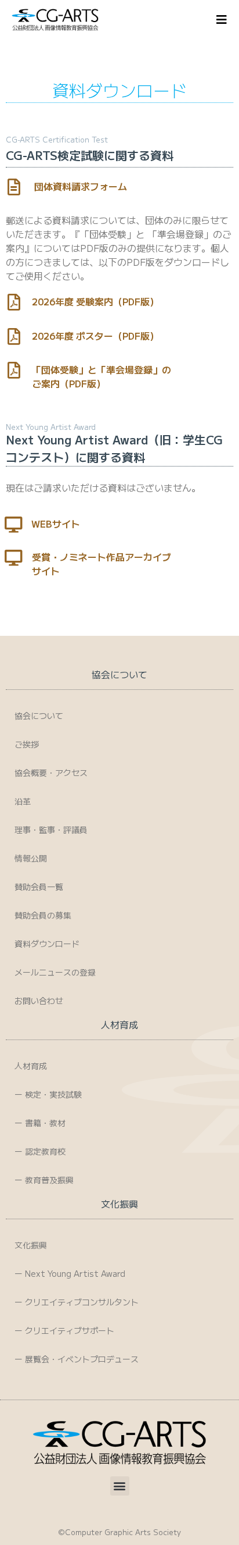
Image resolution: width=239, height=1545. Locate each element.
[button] (119, 1486)
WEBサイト (55, 524)
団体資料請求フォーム (80, 186)
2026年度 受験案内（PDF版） (95, 301)
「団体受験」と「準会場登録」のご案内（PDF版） (101, 376)
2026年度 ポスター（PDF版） (95, 336)
